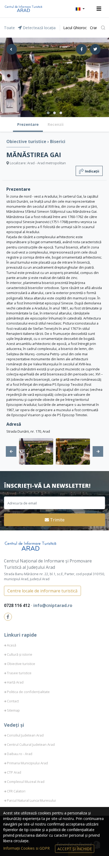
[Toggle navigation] (99, 9)
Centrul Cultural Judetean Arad (31, 744)
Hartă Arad (15, 682)
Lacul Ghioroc (75, 27)
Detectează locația (39, 27)
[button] (80, 9)
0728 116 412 (17, 605)
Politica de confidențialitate (28, 691)
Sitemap (13, 710)
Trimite (57, 520)
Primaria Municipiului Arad (27, 763)
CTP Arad (14, 772)
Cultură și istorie (19, 654)
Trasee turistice (19, 673)
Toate (9, 27)
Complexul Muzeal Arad (25, 781)
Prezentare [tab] (28, 124)
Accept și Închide (74, 848)
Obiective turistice (26, 141)
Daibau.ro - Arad (19, 753)
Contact (13, 701)
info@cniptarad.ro (52, 605)
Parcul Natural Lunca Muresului (31, 800)
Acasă (11, 645)
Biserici (57, 141)
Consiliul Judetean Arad (25, 735)
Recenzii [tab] (55, 124)
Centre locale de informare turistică (42, 591)
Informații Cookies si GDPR (27, 848)
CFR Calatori (16, 791)
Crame (95, 27)
